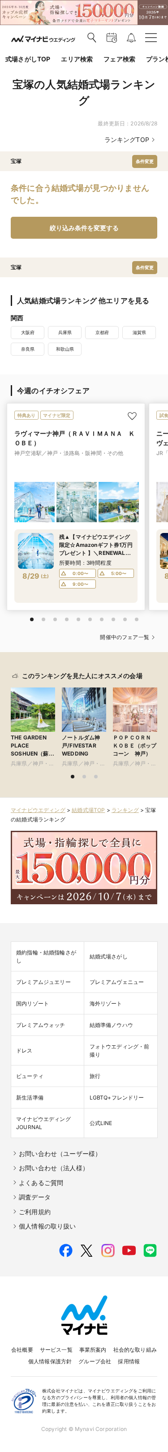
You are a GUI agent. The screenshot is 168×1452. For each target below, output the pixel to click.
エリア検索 (77, 59)
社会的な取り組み (135, 1349)
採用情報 (129, 1361)
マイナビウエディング (38, 810)
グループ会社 (94, 1361)
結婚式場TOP (88, 810)
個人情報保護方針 (50, 1361)
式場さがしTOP (27, 59)
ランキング (125, 810)
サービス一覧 (56, 1349)
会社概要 (22, 1349)
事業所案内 (93, 1349)
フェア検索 (119, 59)
